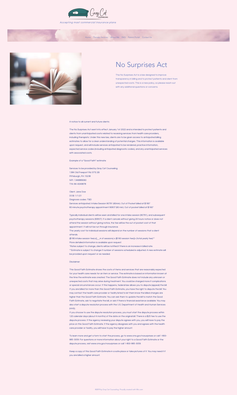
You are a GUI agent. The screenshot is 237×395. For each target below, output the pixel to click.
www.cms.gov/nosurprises (140, 336)
